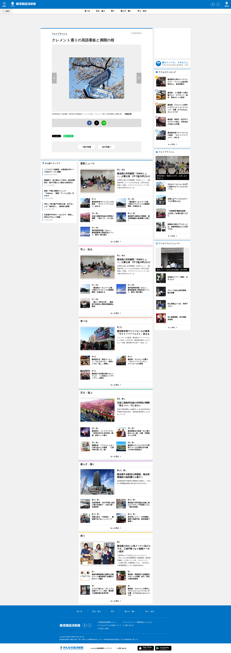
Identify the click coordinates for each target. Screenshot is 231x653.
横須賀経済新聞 (23, 4)
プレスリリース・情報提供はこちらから (138, 622)
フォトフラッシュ (59, 33)
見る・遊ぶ (100, 11)
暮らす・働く (126, 11)
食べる (87, 11)
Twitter (218, 4)
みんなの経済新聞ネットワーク (71, 648)
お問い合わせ (129, 625)
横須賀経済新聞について (107, 622)
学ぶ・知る (142, 11)
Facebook (213, 4)
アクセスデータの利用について (110, 625)
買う (113, 11)
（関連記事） (128, 114)
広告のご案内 (104, 628)
